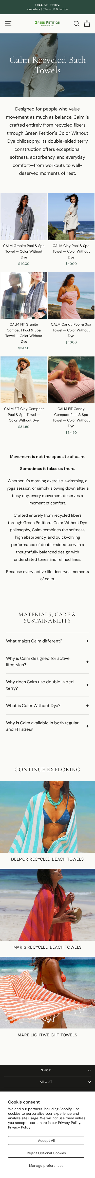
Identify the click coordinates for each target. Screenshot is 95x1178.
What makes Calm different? (34, 641)
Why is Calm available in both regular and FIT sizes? (42, 726)
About (46, 1082)
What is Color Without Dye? (33, 705)
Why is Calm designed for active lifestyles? (38, 661)
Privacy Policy (19, 1127)
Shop (46, 1070)
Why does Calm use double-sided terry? (40, 685)
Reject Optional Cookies (46, 1153)
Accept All (46, 1140)
